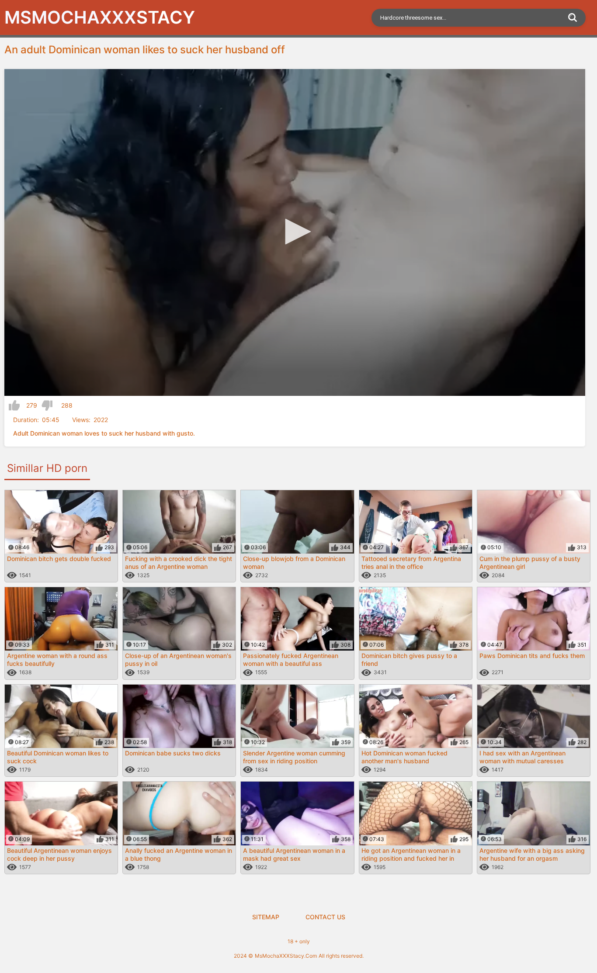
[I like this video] (14, 405)
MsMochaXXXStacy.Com (286, 955)
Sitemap (265, 917)
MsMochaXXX (99, 17)
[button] (295, 231)
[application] (294, 232)
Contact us (325, 917)
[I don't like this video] (47, 405)
